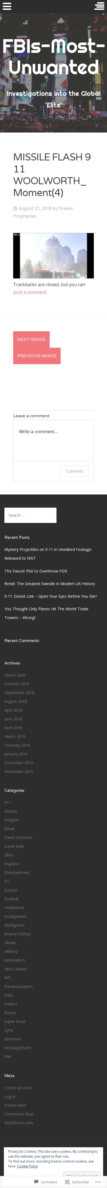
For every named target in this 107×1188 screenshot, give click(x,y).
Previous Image (37, 356)
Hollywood (14, 907)
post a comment (29, 292)
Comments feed (18, 1114)
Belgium (11, 819)
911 (7, 802)
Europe (10, 890)
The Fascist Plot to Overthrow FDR (35, 571)
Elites (9, 855)
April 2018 (13, 710)
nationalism (14, 960)
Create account (18, 1087)
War (8, 1056)
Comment (74, 471)
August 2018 (15, 701)
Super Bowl (14, 1021)
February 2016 (17, 745)
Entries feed (15, 1105)
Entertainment (17, 872)
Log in (10, 1096)
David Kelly (14, 846)
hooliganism (15, 916)
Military (10, 951)
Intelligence (14, 925)
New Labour (15, 968)
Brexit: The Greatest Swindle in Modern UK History (49, 583)
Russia (10, 1012)
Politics (10, 1003)
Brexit (9, 828)
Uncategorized (17, 1047)
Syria (8, 1030)
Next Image (31, 339)
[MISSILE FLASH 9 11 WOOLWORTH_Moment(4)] (53, 277)
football (11, 898)
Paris (8, 995)
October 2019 (16, 683)
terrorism (12, 1039)
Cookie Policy (27, 1166)
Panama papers (18, 986)
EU (6, 881)
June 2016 (13, 718)
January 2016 (15, 753)
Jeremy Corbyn (17, 933)
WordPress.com (18, 1122)
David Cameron (18, 837)
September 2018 (19, 692)
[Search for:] (30, 515)
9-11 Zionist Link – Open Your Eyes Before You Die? (50, 596)
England (11, 863)
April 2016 (13, 727)
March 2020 (15, 675)
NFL (8, 977)
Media (10, 942)
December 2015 (18, 762)
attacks (10, 811)
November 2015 (18, 771)
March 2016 (15, 736)
